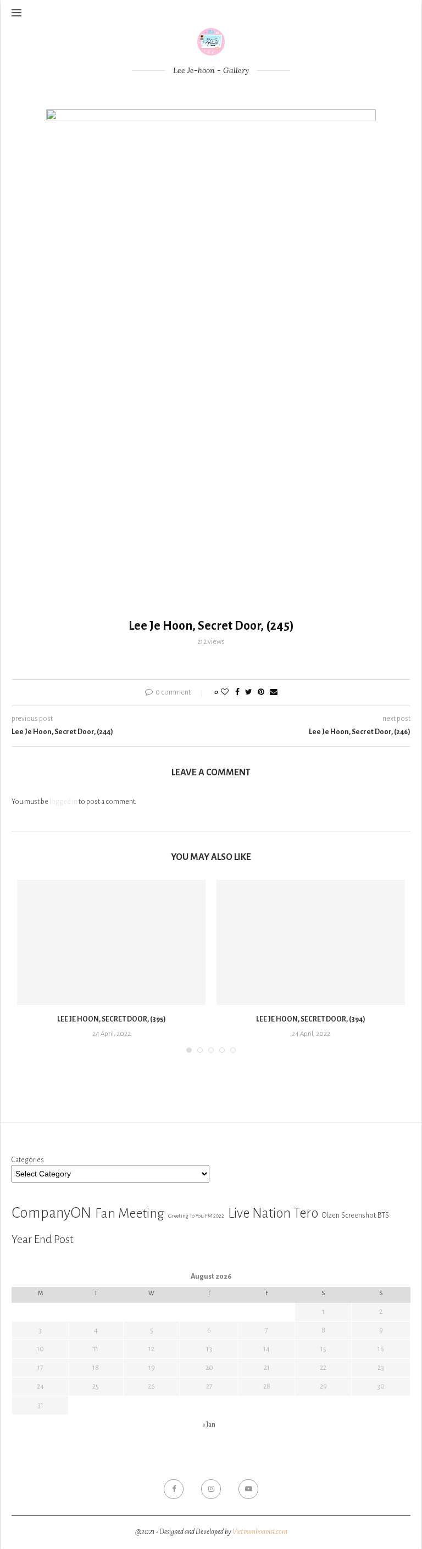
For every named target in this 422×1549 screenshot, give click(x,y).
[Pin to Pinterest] (261, 692)
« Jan (208, 1425)
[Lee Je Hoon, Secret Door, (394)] (310, 943)
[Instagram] (211, 1489)
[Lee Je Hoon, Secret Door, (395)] (111, 943)
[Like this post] (225, 692)
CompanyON (51, 1213)
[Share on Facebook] (237, 692)
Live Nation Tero (273, 1213)
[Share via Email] (273, 692)
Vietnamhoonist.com (259, 1532)
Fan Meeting (129, 1213)
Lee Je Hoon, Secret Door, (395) (111, 1019)
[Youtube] (248, 1489)
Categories (28, 1160)
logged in (63, 802)
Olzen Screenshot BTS (355, 1215)
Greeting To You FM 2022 (196, 1216)
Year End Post (43, 1239)
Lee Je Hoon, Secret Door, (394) (310, 1019)
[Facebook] (174, 1489)
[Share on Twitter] (248, 692)
